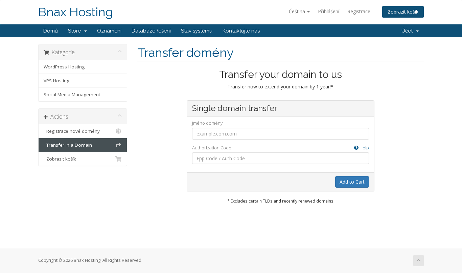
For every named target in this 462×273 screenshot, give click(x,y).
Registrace (358, 11)
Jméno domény (207, 123)
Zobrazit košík (403, 11)
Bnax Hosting (75, 12)
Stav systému (196, 31)
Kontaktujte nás (241, 31)
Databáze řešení (151, 31)
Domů (50, 31)
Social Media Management (72, 94)
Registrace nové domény (72, 131)
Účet (408, 31)
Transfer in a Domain (68, 145)
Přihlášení (328, 11)
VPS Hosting (56, 81)
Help (364, 148)
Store (76, 31)
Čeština (297, 11)
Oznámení (109, 31)
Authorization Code (280, 148)
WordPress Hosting (64, 67)
